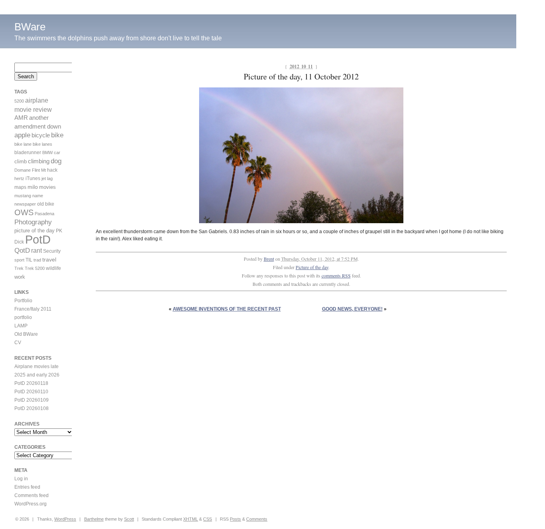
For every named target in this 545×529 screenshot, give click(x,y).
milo (33, 187)
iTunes (33, 178)
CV (17, 342)
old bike (45, 204)
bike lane (23, 144)
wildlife (53, 268)
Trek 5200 (35, 268)
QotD (22, 250)
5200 (19, 101)
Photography (33, 222)
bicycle (41, 135)
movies (47, 187)
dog (56, 161)
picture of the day (34, 231)
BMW (47, 152)
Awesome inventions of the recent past (227, 309)
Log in (21, 478)
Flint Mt (39, 170)
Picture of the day (312, 267)
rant (36, 250)
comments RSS (336, 275)
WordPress (65, 519)
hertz (19, 178)
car (57, 152)
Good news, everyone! (352, 309)
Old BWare (26, 334)
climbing (38, 161)
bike (57, 135)
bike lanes (42, 144)
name (37, 195)
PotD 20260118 (31, 383)
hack (52, 170)
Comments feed (31, 495)
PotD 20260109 (31, 400)
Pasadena (44, 213)
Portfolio (23, 300)
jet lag (47, 178)
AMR (21, 118)
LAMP (21, 326)
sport (19, 260)
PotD (38, 239)
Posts (235, 519)
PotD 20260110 (31, 391)
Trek (19, 268)
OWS (24, 212)
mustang (22, 195)
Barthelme (94, 519)
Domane (22, 170)
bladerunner (27, 152)
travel (49, 259)
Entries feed (27, 487)
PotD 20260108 (31, 408)
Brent (269, 259)
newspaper (25, 204)
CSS (207, 519)
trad (37, 260)
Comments (256, 519)
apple (22, 135)
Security (52, 251)
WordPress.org (30, 504)
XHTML (190, 519)
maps (20, 187)
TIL (29, 260)
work (19, 277)
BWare (29, 27)
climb (20, 161)
